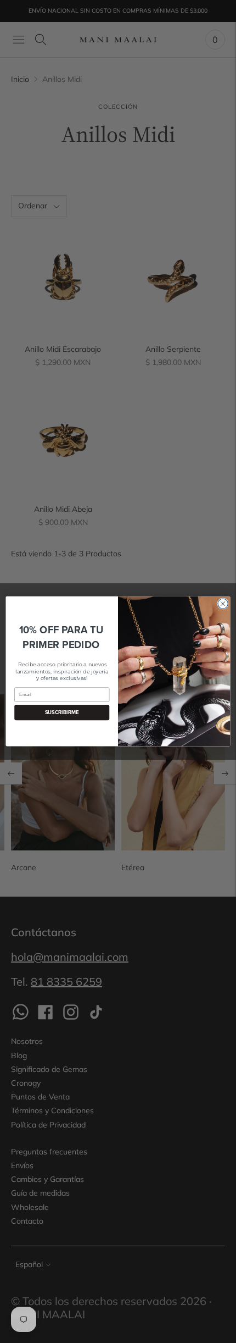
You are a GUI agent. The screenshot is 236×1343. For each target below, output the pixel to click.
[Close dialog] (223, 604)
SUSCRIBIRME (62, 713)
